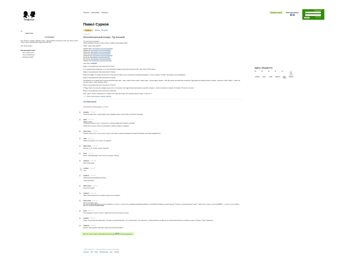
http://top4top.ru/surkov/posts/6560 (101, 50)
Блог (111, 252)
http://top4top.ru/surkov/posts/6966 (102, 55)
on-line (88, 96)
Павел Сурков (96, 24)
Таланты (86, 12)
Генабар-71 (86, 160)
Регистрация (318, 10)
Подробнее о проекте (276, 12)
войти (113, 234)
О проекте (86, 252)
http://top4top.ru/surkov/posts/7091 (100, 57)
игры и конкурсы (95, 96)
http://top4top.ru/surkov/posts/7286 (101, 60)
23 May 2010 (95, 200)
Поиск (96, 252)
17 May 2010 (92, 112)
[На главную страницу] (29, 16)
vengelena (86, 112)
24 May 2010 (92, 218)
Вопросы (97, 30)
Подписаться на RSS (27, 57)
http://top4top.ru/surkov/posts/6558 (103, 48)
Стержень (86, 168)
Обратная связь (104, 252)
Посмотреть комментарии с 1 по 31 (95, 107)
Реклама (116, 252)
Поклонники (95, 12)
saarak (85, 119)
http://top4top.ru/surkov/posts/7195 (101, 59)
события (103, 96)
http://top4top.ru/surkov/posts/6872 (100, 53)
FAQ (92, 252)
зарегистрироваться (127, 234)
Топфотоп (108, 96)
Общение (104, 12)
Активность (88, 30)
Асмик (85, 138)
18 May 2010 (92, 168)
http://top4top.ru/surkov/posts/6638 (100, 52)
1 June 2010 (93, 225)
